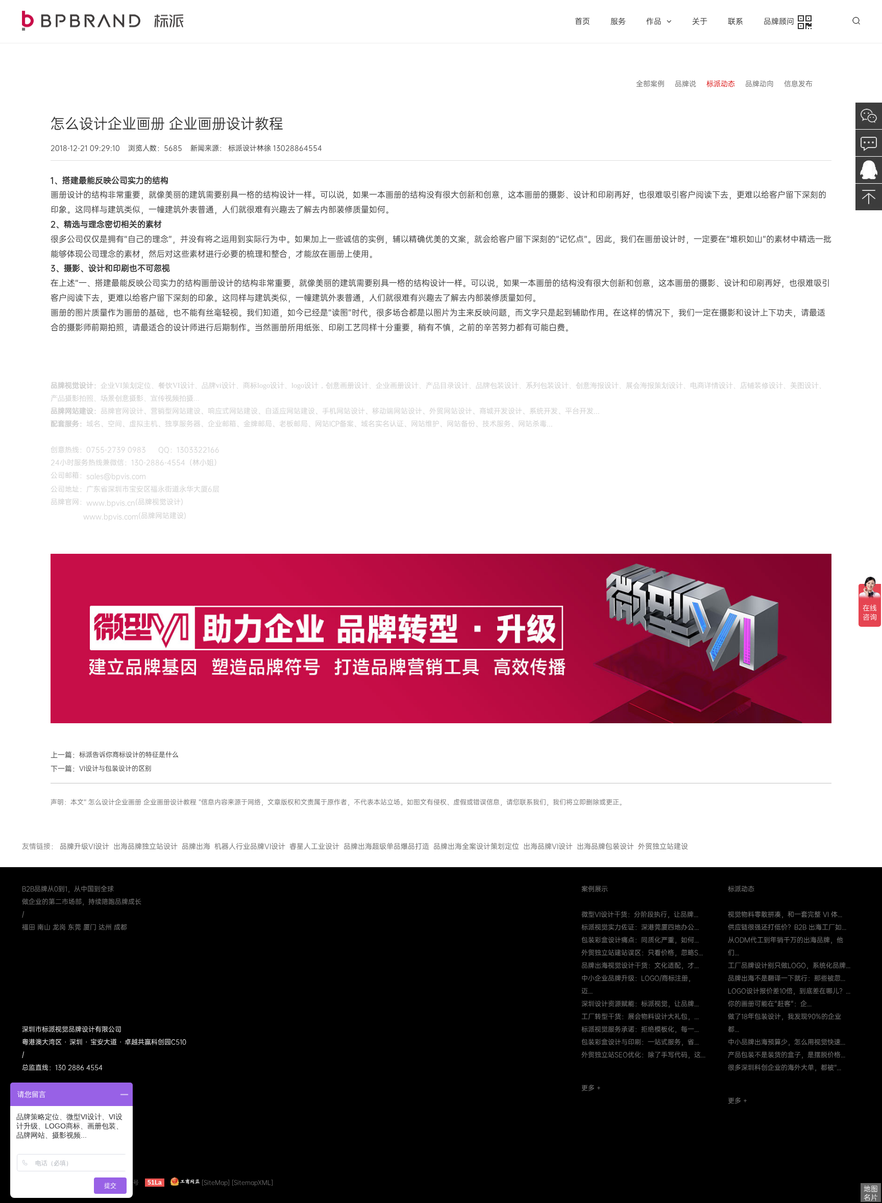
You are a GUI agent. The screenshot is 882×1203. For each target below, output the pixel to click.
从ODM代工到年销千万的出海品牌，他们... (785, 946)
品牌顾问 (781, 21)
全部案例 (650, 83)
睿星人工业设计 (314, 846)
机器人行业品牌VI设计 (249, 846)
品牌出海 (196, 846)
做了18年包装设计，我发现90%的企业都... (784, 1023)
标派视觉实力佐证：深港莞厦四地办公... (640, 927)
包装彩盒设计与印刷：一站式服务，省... (640, 1042)
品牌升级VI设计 (84, 846)
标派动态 (720, 83)
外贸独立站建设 (663, 846)
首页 (582, 21)
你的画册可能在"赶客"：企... (770, 1003)
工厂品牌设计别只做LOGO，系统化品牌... (789, 965)
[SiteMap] (216, 1183)
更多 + (591, 1088)
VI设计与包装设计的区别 (115, 768)
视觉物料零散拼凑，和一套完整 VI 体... (785, 914)
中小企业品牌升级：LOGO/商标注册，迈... (638, 984)
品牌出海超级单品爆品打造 (386, 846)
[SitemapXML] (252, 1183)
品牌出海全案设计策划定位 (476, 846)
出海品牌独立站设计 (145, 846)
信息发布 (798, 83)
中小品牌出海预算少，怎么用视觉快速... (786, 1042)
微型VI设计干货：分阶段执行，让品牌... (639, 914)
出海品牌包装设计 (605, 846)
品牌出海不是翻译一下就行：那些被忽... (786, 978)
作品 (654, 21)
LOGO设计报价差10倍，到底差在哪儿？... (789, 991)
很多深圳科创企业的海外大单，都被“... (784, 1067)
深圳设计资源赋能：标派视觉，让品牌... (640, 1003)
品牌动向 (759, 83)
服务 (618, 21)
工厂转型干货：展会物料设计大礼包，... (640, 1016)
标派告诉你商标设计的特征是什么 (129, 754)
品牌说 (685, 83)
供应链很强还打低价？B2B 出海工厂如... (787, 927)
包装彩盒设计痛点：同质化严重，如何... (640, 940)
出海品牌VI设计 (548, 846)
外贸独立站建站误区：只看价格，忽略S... (642, 952)
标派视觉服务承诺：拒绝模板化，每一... (640, 1029)
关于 (699, 21)
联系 (735, 21)
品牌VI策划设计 (102, 21)
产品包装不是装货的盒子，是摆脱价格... (786, 1054)
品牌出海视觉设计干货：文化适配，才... (640, 965)
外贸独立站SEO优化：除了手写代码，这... (643, 1054)
